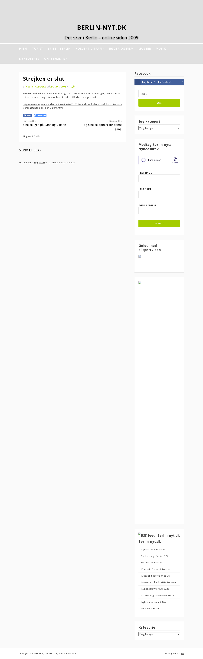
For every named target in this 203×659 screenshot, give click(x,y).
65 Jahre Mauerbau (151, 562)
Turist (37, 48)
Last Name (144, 189)
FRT (182, 653)
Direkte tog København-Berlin (157, 595)
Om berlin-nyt (56, 58)
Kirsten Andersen (36, 86)
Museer (144, 48)
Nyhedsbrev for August (154, 549)
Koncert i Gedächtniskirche (155, 569)
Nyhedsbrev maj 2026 (153, 601)
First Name (145, 172)
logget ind (39, 162)
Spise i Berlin (59, 48)
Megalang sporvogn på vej (155, 575)
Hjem (23, 48)
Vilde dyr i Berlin (150, 608)
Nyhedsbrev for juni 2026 (155, 588)
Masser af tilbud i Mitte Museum (159, 582)
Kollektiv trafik (89, 48)
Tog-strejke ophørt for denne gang (102, 125)
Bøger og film (121, 48)
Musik (161, 48)
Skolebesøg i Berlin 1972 (154, 556)
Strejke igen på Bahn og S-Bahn (44, 123)
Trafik (71, 86)
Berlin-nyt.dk (101, 27)
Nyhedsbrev (29, 58)
